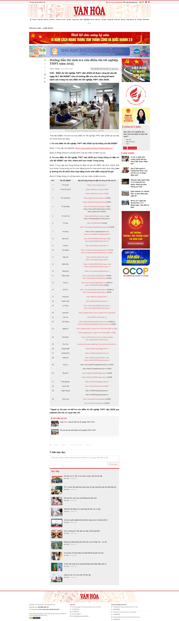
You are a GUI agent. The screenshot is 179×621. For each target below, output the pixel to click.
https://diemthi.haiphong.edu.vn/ (95, 198)
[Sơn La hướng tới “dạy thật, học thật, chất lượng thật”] (56, 534)
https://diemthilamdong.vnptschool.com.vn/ (94, 322)
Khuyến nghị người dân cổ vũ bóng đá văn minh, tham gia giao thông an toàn (140, 183)
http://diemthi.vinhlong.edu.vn (94, 403)
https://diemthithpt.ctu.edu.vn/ (95, 216)
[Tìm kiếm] (88, 23)
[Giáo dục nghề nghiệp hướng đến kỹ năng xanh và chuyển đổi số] (56, 523)
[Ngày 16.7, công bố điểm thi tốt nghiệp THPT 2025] (55, 423)
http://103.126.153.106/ (95, 223)
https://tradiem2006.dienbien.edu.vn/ (96, 264)
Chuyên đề (110, 19)
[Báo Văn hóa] (89, 11)
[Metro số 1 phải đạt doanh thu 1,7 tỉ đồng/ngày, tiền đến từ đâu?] (125, 202)
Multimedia (146, 19)
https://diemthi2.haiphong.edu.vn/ (94, 202)
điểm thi (63, 445)
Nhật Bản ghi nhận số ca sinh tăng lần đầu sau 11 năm (82, 509)
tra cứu (89, 445)
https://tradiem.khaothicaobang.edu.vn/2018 (96, 250)
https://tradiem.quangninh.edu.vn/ (97, 353)
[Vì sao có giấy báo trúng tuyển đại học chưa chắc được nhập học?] (125, 158)
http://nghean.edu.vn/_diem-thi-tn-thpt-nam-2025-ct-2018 (97, 328)
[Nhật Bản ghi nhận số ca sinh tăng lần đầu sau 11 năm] (56, 512)
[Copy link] (45, 71)
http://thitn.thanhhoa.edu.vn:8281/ (97, 386)
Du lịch (64, 19)
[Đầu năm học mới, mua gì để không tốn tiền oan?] (56, 501)
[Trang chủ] (30, 20)
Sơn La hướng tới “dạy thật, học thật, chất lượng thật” (82, 531)
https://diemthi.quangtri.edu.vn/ (96, 358)
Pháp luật (117, 19)
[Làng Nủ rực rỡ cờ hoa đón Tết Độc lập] (56, 578)
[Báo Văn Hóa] (89, 596)
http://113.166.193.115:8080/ (94, 285)
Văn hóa (40, 19)
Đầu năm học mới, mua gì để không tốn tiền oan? (80, 498)
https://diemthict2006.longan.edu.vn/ (95, 377)
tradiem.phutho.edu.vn (84, 344)
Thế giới (139, 19)
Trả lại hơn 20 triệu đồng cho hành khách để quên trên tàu (83, 553)
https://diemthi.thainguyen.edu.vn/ (97, 382)
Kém (127, 144)
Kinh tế (92, 19)
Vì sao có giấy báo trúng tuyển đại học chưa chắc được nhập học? (139, 160)
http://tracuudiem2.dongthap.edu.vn (94, 278)
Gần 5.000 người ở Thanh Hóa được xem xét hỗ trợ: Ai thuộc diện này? (139, 171)
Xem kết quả (132, 148)
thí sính (55, 445)
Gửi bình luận (113, 464)
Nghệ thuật (75, 19)
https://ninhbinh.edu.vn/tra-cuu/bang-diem (96, 337)
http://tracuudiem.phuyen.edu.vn (97, 260)
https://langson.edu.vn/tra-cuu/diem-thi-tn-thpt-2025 (96, 313)
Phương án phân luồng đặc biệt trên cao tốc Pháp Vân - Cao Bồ (85, 542)
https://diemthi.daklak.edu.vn (96, 257)
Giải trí (81, 19)
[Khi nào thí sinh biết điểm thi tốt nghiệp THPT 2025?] (55, 432)
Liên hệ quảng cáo (131, 2)
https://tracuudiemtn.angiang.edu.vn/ (97, 234)
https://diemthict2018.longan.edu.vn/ (95, 373)
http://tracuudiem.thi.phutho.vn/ (105, 344)
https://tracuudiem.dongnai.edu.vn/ (97, 271)
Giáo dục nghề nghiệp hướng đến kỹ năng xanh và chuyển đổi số (85, 520)
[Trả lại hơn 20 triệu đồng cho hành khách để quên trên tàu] (56, 556)
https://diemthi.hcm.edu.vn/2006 (97, 193)
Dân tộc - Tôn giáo (100, 19)
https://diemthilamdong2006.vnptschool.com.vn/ (94, 324)
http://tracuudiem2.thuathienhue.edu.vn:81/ (95, 227)
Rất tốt (128, 139)
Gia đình (69, 19)
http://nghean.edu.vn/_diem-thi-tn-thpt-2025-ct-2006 (97, 332)
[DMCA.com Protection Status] (34, 617)
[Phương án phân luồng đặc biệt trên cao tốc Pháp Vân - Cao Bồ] (56, 545)
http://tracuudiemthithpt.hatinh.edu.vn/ (93, 289)
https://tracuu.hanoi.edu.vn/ (97, 185)
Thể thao (58, 19)
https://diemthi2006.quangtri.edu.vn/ (97, 360)
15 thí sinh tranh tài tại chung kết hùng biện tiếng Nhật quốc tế (85, 564)
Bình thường (130, 142)
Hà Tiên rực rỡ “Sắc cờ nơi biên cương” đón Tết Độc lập (83, 476)
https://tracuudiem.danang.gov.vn (95, 206)
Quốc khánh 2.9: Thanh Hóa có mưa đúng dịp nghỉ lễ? (140, 193)
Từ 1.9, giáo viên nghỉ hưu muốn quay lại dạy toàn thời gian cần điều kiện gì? (90, 487)
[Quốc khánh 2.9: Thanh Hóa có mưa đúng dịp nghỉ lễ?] (125, 193)
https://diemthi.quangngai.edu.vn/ (97, 348)
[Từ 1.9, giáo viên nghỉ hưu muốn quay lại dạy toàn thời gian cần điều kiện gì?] (56, 490)
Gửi (125, 148)
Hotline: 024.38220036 (115, 2)
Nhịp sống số (130, 19)
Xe (135, 19)
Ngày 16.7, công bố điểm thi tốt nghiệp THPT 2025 (77, 422)
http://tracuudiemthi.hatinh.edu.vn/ (95, 292)
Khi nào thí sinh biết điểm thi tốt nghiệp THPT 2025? (78, 430)
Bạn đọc (123, 19)
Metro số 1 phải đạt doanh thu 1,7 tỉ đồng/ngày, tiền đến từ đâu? (140, 203)
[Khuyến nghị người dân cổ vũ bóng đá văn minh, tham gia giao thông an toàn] (125, 181)
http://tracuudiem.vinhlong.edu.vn (94, 399)
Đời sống (86, 19)
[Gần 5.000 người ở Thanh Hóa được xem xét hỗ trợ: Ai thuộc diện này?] (125, 170)
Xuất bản (51, 19)
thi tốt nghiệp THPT (76, 445)
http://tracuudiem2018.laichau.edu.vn (97, 308)
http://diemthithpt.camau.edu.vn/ (96, 245)
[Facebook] (45, 60)
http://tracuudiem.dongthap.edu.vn (94, 276)
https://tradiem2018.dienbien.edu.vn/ (97, 266)
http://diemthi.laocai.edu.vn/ (97, 317)
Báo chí (46, 19)
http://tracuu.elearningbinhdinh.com (93, 283)
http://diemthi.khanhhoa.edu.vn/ (97, 301)
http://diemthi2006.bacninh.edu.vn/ (96, 238)
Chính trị (34, 19)
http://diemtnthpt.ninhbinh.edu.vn (96, 340)
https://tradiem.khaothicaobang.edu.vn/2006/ (97, 253)
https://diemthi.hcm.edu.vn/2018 (97, 189)
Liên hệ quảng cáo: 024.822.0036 (80, 616)
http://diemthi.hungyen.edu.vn (97, 297)
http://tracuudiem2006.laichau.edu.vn (97, 305)
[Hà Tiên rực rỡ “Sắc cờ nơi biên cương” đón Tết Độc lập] (56, 479)
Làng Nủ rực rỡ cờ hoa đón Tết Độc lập (77, 575)
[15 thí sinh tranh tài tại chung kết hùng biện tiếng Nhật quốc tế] (56, 567)
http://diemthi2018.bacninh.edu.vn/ (97, 241)
